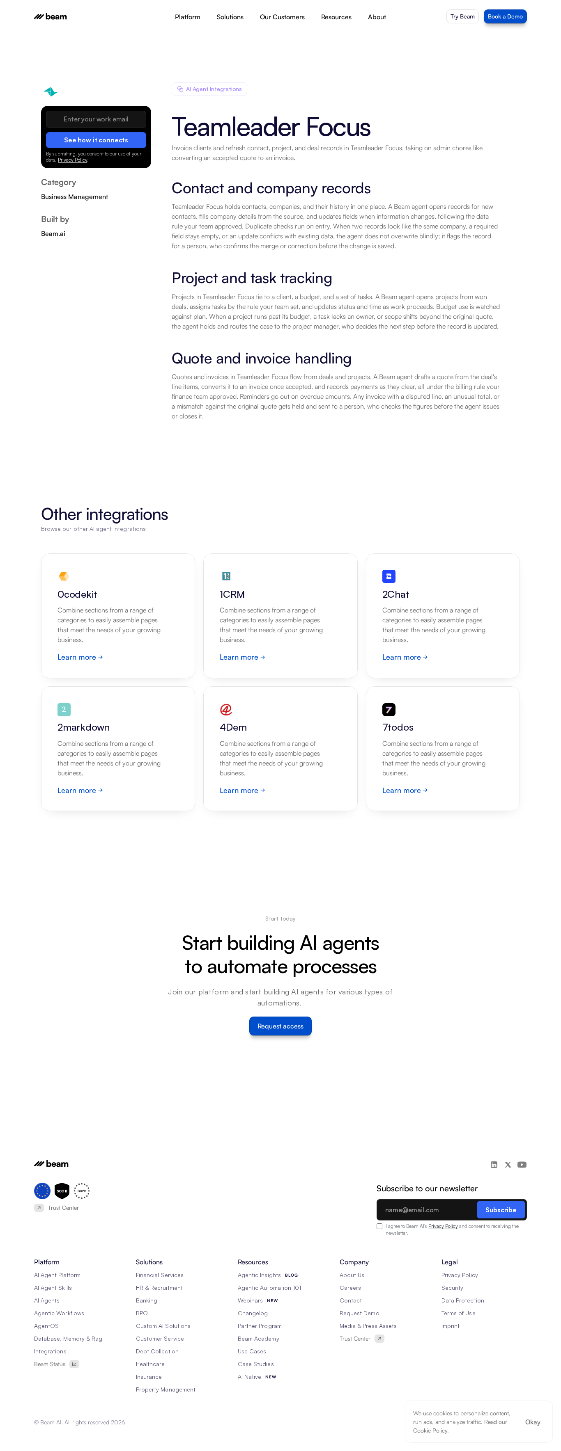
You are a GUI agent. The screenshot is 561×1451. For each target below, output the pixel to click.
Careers (350, 1287)
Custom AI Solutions (163, 1325)
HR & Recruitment (159, 1287)
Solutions (230, 17)
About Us (352, 1274)
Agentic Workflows (59, 1312)
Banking (146, 1300)
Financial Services (160, 1274)
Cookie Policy (430, 1430)
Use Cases (252, 1351)
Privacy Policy (72, 160)
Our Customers (282, 17)
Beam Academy (258, 1338)
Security (452, 1287)
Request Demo (359, 1312)
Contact (351, 1300)
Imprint (450, 1325)
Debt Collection (157, 1351)
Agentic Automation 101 (269, 1287)
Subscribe (501, 1210)
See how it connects (96, 139)
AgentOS (46, 1325)
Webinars (250, 1300)
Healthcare (150, 1363)
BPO (142, 1312)
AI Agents (47, 1300)
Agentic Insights (259, 1274)
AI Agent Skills (53, 1287)
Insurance (149, 1376)
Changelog (253, 1312)
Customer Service (160, 1338)
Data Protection (462, 1300)
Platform (187, 17)
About (377, 17)
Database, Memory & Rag (68, 1338)
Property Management (165, 1389)
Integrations (50, 1351)
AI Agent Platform (57, 1274)
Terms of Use (458, 1312)
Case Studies (256, 1363)
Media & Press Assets (368, 1325)
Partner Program (260, 1325)
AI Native (249, 1376)
